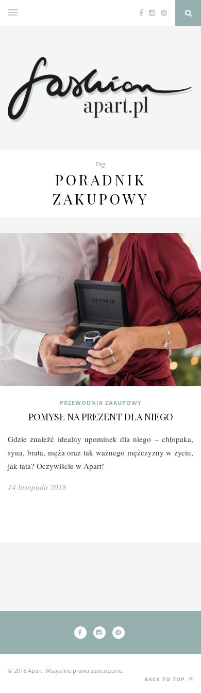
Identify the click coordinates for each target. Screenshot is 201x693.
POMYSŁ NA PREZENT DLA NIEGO (100, 417)
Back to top (165, 679)
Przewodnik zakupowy (101, 402)
